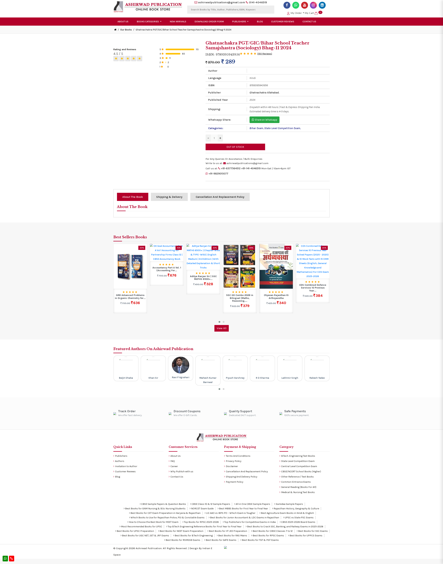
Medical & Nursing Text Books (298, 492)
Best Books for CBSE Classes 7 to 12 (272, 531)
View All (222, 328)
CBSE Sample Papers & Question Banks (163, 504)
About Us (122, 21)
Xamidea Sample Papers (289, 504)
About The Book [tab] (132, 196)
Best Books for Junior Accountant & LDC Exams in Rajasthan (244, 517)
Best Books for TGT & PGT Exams (260, 540)
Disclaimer (232, 466)
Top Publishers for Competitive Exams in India (250, 522)
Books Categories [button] (148, 21)
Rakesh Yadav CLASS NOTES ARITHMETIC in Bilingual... (312, 266)
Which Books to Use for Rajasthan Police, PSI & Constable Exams (167, 517)
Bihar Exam (256, 128)
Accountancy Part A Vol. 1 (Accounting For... (130, 269)
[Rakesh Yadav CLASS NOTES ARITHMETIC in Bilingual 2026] (312, 250)
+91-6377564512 (231, 168)
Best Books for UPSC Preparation (135, 531)
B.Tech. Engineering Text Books (298, 455)
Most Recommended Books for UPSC (141, 526)
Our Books (126, 29)
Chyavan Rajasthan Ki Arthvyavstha (239, 297)
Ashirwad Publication (149, 548)
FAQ (172, 461)
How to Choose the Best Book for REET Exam (153, 522)
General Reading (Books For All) (298, 487)
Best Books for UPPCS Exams (305, 535)
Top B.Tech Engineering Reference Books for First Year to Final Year (204, 526)
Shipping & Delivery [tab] (169, 196)
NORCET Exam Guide (202, 508)
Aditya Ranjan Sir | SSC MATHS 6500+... (166, 278)
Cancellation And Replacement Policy (247, 471)
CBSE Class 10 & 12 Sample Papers (210, 504)
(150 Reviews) (264, 53)
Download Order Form (209, 21)
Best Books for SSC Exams (313, 531)
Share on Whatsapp (265, 119)
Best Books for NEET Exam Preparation (181, 531)
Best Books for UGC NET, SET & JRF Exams (145, 535)
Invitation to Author (126, 466)
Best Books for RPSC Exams (268, 535)
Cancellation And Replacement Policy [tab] (220, 196)
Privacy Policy (233, 461)
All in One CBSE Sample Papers (252, 504)
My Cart (313, 13)
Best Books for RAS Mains (232, 535)
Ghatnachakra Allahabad (264, 92)
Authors (119, 461)
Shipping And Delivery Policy (241, 476)
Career (174, 466)
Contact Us (309, 21)
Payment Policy (234, 481)
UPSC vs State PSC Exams (299, 517)
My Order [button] (296, 13)
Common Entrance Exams (296, 481)
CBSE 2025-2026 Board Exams (298, 522)
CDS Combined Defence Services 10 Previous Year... (276, 288)
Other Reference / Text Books (297, 476)
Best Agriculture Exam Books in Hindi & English (287, 513)
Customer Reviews (282, 21)
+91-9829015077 (218, 173)
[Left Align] (116, 58)
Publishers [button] (239, 21)
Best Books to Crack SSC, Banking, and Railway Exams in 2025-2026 (285, 526)
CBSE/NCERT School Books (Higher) (301, 471)
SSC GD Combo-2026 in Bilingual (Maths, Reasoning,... (203, 298)
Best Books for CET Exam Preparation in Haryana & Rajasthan (165, 513)
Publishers (121, 455)
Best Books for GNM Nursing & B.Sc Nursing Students (155, 508)
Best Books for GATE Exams (220, 540)
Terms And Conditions (238, 455)
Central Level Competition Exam (299, 466)
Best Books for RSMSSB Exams (182, 540)
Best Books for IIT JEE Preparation (227, 531)
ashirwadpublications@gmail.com (221, 2)
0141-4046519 (258, 2)
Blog (260, 21)
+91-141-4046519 (251, 168)
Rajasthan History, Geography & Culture (296, 508)
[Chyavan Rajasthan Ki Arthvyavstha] (239, 266)
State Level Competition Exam (282, 128)
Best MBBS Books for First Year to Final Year (243, 508)
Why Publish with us (181, 471)
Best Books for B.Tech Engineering (193, 535)
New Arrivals (178, 21)
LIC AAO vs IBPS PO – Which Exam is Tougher (230, 513)
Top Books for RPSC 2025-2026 (201, 522)
